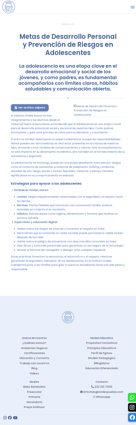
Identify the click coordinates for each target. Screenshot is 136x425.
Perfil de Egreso (101, 353)
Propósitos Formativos (101, 343)
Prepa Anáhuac (34, 407)
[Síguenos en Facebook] (10, 418)
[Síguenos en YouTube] (15, 418)
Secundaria (34, 402)
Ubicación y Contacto (34, 358)
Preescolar (34, 392)
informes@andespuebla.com (103, 392)
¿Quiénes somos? (34, 343)
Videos (34, 373)
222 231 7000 (103, 387)
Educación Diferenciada (101, 368)
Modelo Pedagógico (101, 358)
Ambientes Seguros (34, 348)
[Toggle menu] (132, 7)
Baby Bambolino (34, 387)
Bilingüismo (101, 363)
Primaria (34, 397)
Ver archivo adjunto (31, 108)
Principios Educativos (101, 348)
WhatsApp (102, 397)
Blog (34, 368)
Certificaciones (34, 353)
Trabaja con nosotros (34, 363)
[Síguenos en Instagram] (5, 418)
